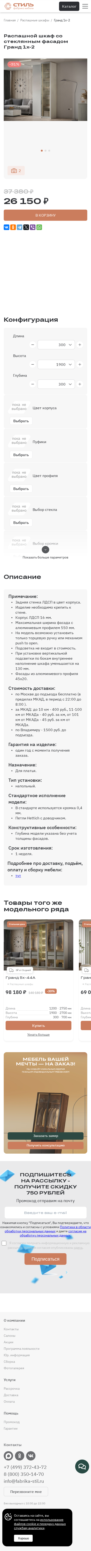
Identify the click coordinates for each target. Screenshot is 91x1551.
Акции (8, 1342)
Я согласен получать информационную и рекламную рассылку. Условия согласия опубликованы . (49, 1245)
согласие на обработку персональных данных (53, 1233)
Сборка (9, 1362)
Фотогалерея (14, 1368)
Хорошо (23, 1538)
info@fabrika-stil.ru (24, 1481)
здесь (78, 1248)
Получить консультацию (46, 1145)
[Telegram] (19, 227)
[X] (26, 227)
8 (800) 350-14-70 (24, 1474)
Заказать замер (45, 1136)
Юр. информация (17, 1355)
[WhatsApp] (39, 227)
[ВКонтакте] (6, 227)
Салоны (9, 1336)
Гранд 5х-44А (20, 981)
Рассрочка (12, 1388)
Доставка (11, 1395)
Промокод (12, 1422)
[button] (42, 151)
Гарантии (11, 1428)
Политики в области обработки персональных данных (48, 1229)
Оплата (9, 1401)
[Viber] (32, 227)
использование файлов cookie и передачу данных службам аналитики (40, 1524)
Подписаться (46, 1259)
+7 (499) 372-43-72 (25, 1467)
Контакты (11, 1329)
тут (18, 875)
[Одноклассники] (13, 227)
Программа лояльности (21, 1349)
